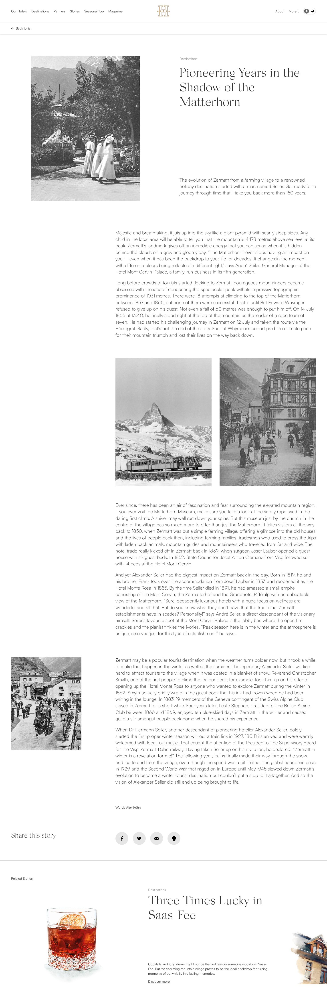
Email (156, 838)
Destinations (40, 11)
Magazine (115, 11)
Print (174, 838)
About (279, 11)
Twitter (139, 838)
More (293, 11)
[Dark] (309, 11)
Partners (60, 11)
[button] (309, 935)
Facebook (121, 838)
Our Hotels (19, 11)
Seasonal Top (94, 11)
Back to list (23, 28)
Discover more (159, 981)
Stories (75, 11)
